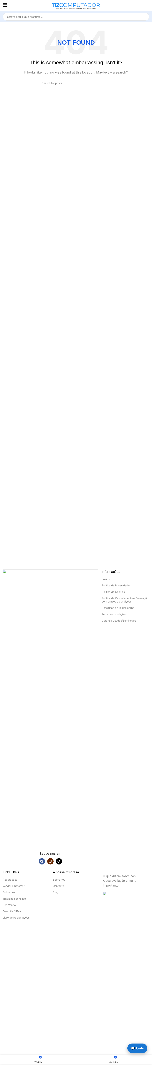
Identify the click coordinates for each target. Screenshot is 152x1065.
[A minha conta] (147, 5)
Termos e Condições (114, 614)
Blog (55, 892)
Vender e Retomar (13, 885)
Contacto (58, 885)
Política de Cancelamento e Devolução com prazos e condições (125, 600)
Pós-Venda (9, 905)
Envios (106, 579)
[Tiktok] (59, 861)
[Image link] (50, 708)
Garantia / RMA (12, 911)
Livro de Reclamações (16, 917)
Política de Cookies (113, 591)
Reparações (10, 879)
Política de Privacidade (116, 585)
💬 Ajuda (137, 1048)
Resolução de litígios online (118, 607)
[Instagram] (50, 861)
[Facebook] (42, 861)
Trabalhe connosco (14, 898)
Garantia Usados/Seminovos (119, 620)
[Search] (145, 17)
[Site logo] (76, 5)
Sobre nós (9, 892)
